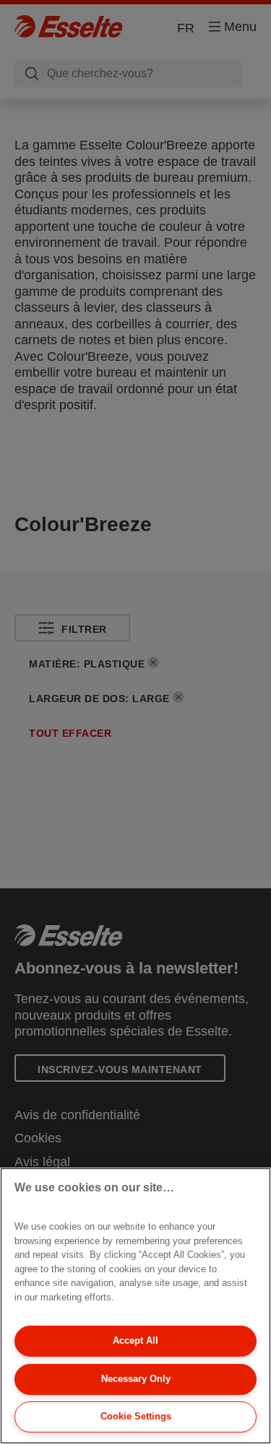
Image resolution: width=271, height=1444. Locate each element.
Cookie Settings (135, 1416)
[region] (135, 1306)
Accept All (135, 1340)
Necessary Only (136, 1378)
